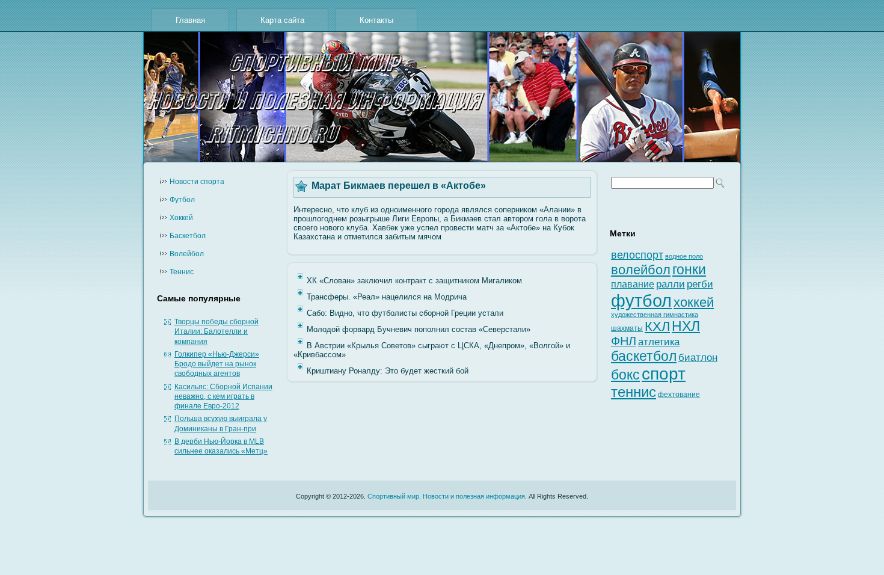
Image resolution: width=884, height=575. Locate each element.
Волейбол (187, 254)
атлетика (659, 342)
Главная (190, 20)
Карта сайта (282, 20)
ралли (670, 284)
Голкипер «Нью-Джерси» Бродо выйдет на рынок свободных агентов (216, 364)
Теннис (182, 272)
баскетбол (644, 356)
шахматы (627, 328)
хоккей (694, 302)
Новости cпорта (197, 181)
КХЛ (657, 326)
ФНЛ (623, 341)
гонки (689, 269)
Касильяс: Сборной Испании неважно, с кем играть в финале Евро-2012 (223, 397)
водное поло (684, 256)
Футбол (182, 199)
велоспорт (637, 255)
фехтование (679, 394)
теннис (633, 392)
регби (700, 284)
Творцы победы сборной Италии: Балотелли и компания (216, 332)
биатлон (697, 357)
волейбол (641, 269)
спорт (664, 373)
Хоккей (181, 218)
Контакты (376, 20)
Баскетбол (188, 236)
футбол (641, 300)
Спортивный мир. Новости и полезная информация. (447, 496)
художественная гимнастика (654, 314)
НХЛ (686, 326)
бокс (625, 375)
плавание (632, 284)
